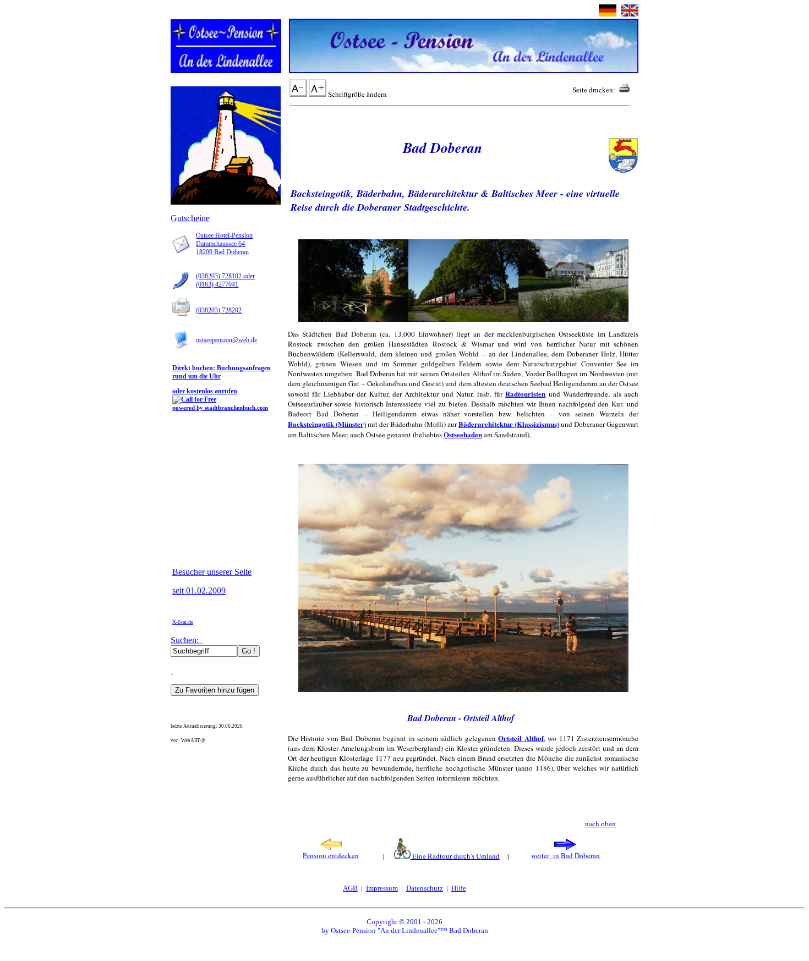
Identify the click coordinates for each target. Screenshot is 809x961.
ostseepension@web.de (226, 340)
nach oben (600, 823)
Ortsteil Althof (520, 738)
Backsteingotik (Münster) (327, 424)
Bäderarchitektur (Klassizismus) (508, 424)
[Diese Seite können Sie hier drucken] (624, 90)
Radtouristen (525, 393)
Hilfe (458, 888)
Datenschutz (424, 888)
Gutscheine (190, 218)
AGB (350, 888)
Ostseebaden (463, 434)
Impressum (382, 888)
